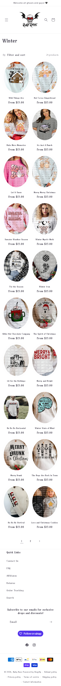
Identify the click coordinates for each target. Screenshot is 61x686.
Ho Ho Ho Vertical (16, 522)
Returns (11, 583)
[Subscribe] (50, 622)
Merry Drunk (16, 475)
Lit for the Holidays (16, 381)
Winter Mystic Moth (45, 239)
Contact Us (13, 560)
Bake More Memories (16, 145)
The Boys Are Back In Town (45, 475)
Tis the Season (16, 286)
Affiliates (12, 575)
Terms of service (31, 677)
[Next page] (39, 541)
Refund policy (50, 672)
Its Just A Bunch (44, 145)
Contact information (32, 682)
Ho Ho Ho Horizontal (16, 428)
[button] (6, 19)
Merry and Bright (45, 381)
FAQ (9, 568)
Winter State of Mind (44, 428)
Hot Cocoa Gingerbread (44, 98)
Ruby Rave (17, 672)
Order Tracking (15, 590)
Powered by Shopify (32, 672)
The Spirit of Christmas (45, 334)
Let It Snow (16, 192)
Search (10, 597)
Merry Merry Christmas (45, 192)
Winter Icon (44, 286)
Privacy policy (14, 677)
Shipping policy (49, 677)
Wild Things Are (16, 98)
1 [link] (21, 541)
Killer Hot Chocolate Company (16, 334)
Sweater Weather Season (16, 239)
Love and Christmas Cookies (44, 522)
